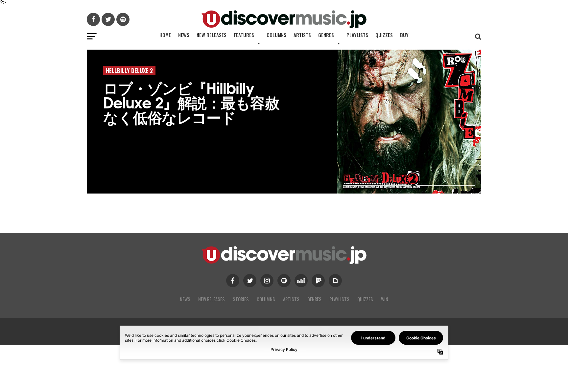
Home (165, 34)
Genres (326, 34)
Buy (404, 34)
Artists (302, 34)
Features (244, 34)
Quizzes (384, 34)
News (183, 34)
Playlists (357, 34)
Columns (276, 34)
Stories (241, 299)
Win (384, 299)
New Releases (211, 34)
